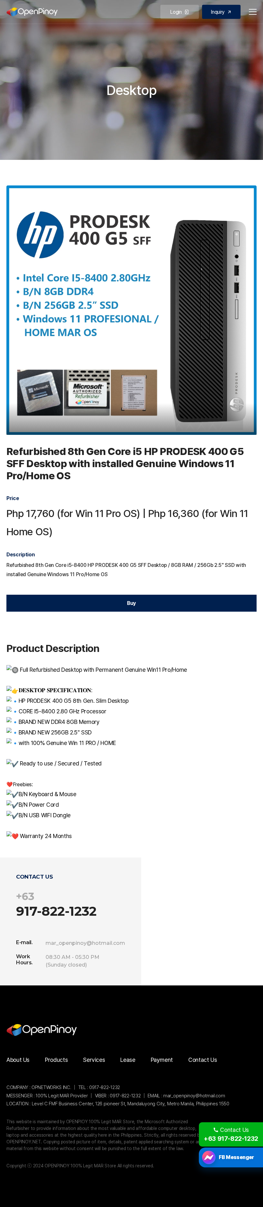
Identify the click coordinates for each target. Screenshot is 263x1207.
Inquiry (218, 12)
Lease (127, 1059)
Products (56, 1059)
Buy (131, 603)
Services (94, 1059)
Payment (162, 1059)
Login (176, 12)
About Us (18, 1059)
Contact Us (202, 1059)
